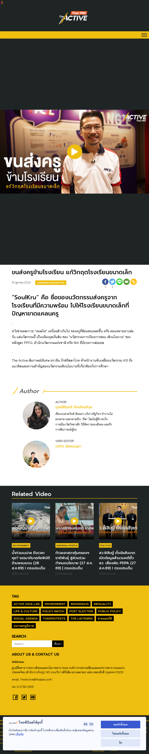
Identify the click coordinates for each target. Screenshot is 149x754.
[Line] (119, 284)
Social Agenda (26, 618)
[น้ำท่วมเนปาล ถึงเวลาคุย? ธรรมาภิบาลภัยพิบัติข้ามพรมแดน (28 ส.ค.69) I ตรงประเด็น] (31, 523)
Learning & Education (51, 282)
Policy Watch (53, 611)
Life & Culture (25, 611)
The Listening (82, 618)
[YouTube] (33, 697)
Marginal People (67, 545)
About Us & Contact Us (35, 654)
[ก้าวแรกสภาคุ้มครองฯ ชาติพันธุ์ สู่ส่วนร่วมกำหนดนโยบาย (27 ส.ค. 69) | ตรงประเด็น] (74, 523)
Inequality (102, 604)
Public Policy (109, 611)
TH (91, 724)
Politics (105, 545)
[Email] (126, 284)
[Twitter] (24, 697)
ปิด (120, 742)
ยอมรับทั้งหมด (121, 724)
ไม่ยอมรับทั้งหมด (120, 733)
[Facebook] (15, 697)
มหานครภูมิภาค (24, 626)
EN (85, 724)
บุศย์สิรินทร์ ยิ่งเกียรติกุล (73, 407)
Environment (21, 545)
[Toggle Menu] (144, 35)
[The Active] (73, 18)
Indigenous (80, 604)
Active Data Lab (27, 604)
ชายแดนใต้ (105, 618)
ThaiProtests (54, 618)
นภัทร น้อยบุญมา (68, 446)
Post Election (81, 611)
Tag (15, 596)
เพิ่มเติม (19, 734)
